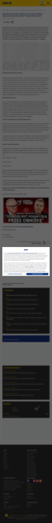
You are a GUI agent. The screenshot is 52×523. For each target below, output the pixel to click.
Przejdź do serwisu (37, 274)
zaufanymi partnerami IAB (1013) (14, 253)
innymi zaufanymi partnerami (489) (29, 253)
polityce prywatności (29, 266)
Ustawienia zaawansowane (15, 274)
